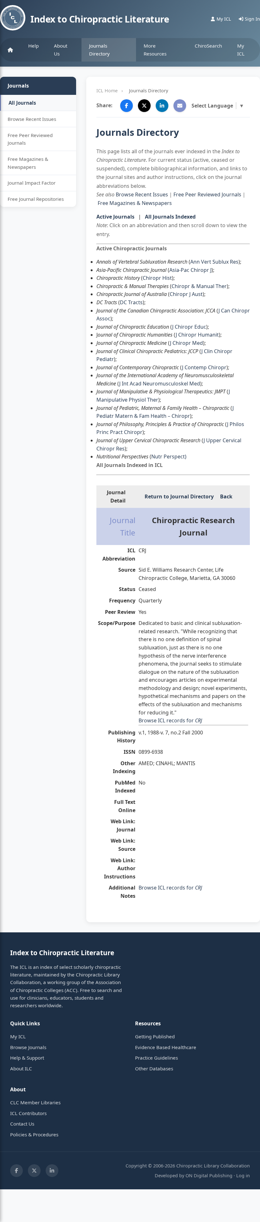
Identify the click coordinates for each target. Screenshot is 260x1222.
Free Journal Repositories (36, 199)
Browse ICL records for (170, 720)
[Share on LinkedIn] (162, 105)
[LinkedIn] (52, 1170)
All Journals (22, 103)
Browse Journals (28, 1047)
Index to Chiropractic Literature (99, 19)
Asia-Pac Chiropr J (190, 269)
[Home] (10, 50)
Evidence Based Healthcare (165, 1047)
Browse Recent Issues (32, 119)
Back (226, 496)
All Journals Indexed (170, 216)
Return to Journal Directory (179, 496)
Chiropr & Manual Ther (199, 286)
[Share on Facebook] (126, 105)
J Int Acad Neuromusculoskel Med (159, 383)
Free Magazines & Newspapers (28, 163)
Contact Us (22, 1123)
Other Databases (154, 1068)
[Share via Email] (179, 105)
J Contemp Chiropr (204, 367)
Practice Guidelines (156, 1057)
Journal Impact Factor (31, 183)
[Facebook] (16, 1170)
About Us (60, 49)
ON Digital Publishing (208, 1176)
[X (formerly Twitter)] (34, 1170)
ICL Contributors (28, 1113)
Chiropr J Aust (186, 294)
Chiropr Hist (157, 277)
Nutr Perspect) (168, 456)
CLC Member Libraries (35, 1102)
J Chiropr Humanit (197, 334)
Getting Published (155, 1036)
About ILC (21, 1068)
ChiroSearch (208, 46)
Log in (243, 1176)
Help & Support (27, 1057)
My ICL (240, 49)
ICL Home (107, 91)
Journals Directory (99, 49)
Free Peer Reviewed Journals (30, 139)
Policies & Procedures (34, 1134)
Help (33, 46)
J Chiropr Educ (189, 326)
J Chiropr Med (186, 342)
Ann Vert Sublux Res (214, 261)
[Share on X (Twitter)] (144, 105)
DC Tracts (131, 302)
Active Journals (115, 216)
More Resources (155, 49)
